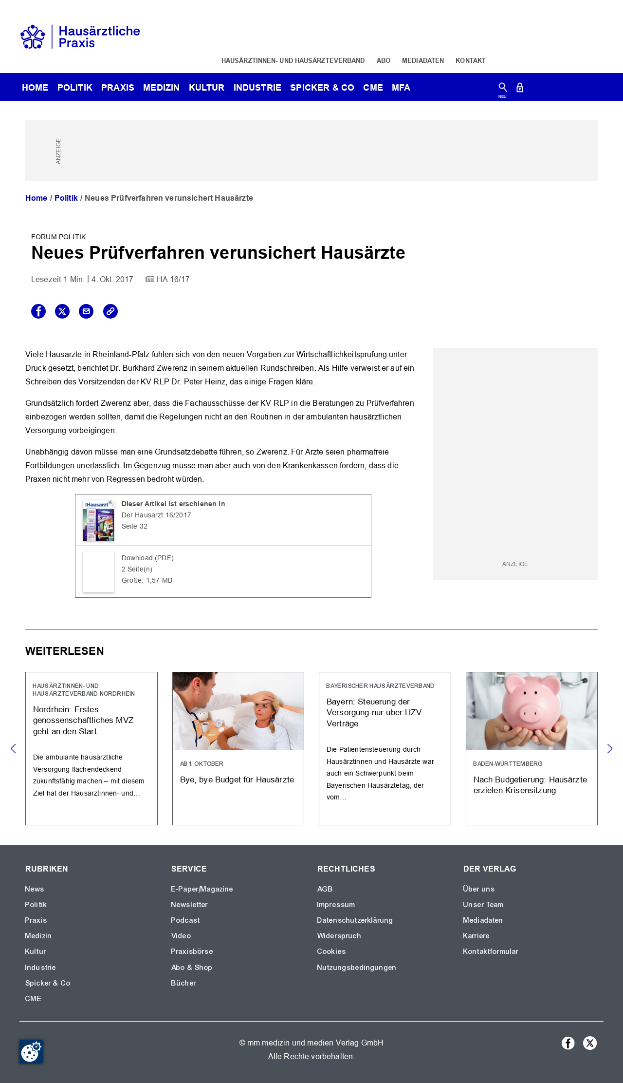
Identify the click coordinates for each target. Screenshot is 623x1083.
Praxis (117, 87)
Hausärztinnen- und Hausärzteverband (293, 60)
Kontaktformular (490, 951)
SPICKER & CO (322, 87)
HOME (35, 87)
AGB (325, 889)
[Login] (520, 89)
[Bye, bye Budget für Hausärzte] (238, 748)
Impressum (336, 904)
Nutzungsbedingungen (357, 967)
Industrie (257, 87)
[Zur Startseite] (80, 36)
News (35, 889)
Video (181, 935)
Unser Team (483, 904)
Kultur (207, 87)
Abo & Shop (192, 967)
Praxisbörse (192, 951)
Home (36, 198)
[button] (609, 749)
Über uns (479, 889)
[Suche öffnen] (503, 89)
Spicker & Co (48, 983)
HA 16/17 (173, 279)
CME (373, 87)
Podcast (185, 920)
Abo (383, 60)
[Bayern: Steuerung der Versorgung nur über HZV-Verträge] (385, 748)
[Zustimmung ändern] (31, 1052)
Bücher (183, 983)
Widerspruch (339, 935)
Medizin (161, 87)
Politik (74, 87)
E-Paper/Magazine (202, 889)
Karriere (476, 935)
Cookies (331, 951)
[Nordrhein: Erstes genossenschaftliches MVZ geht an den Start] (91, 748)
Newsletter (189, 904)
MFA (401, 87)
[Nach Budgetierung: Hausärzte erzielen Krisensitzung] (532, 748)
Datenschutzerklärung (355, 920)
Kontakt (471, 60)
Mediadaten (423, 60)
